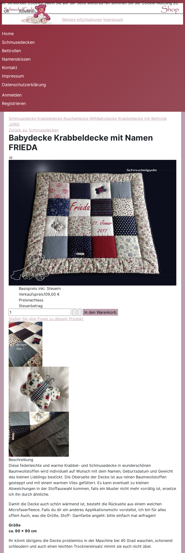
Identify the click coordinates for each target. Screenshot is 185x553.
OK (6, 11)
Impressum (13, 75)
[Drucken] (11, 157)
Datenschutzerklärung (24, 84)
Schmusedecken (18, 42)
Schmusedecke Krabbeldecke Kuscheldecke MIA (53, 118)
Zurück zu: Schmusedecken (34, 130)
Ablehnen (27, 11)
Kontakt (9, 67)
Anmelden (12, 95)
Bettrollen (11, 50)
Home (8, 33)
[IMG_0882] (39, 433)
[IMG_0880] (39, 388)
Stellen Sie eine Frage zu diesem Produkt (46, 318)
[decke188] (25, 343)
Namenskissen (16, 59)
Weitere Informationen (82, 19)
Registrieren (14, 103)
